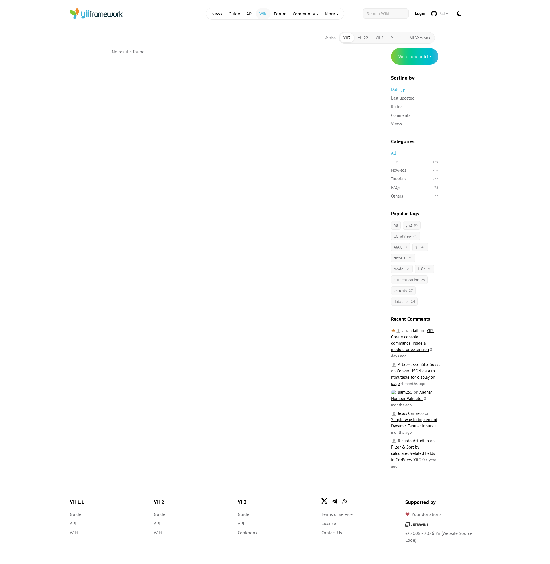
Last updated (403, 98)
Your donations (426, 514)
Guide (234, 14)
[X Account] (324, 501)
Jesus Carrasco (410, 413)
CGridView (405, 236)
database (404, 301)
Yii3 (346, 37)
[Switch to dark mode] (459, 13)
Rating (397, 106)
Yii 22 (363, 37)
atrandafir (410, 330)
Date (395, 89)
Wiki (263, 14)
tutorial (403, 258)
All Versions (420, 37)
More (330, 14)
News (216, 14)
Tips (414, 161)
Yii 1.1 (396, 37)
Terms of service (337, 514)
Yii (420, 247)
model (402, 268)
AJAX (401, 247)
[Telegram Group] (334, 501)
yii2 (412, 225)
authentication (409, 279)
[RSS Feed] (345, 501)
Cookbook (248, 532)
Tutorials (414, 179)
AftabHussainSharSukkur (419, 364)
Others (414, 196)
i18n (424, 268)
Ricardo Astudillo (413, 440)
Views (396, 124)
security (403, 290)
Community (304, 14)
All (393, 153)
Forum (280, 14)
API (249, 14)
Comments (400, 115)
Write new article (414, 56)
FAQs (414, 187)
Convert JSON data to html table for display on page (413, 377)
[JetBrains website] (416, 524)
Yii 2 (380, 37)
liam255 (404, 392)
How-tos (414, 170)
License (328, 523)
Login (420, 13)
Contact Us (331, 532)
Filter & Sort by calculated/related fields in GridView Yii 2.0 (413, 453)
